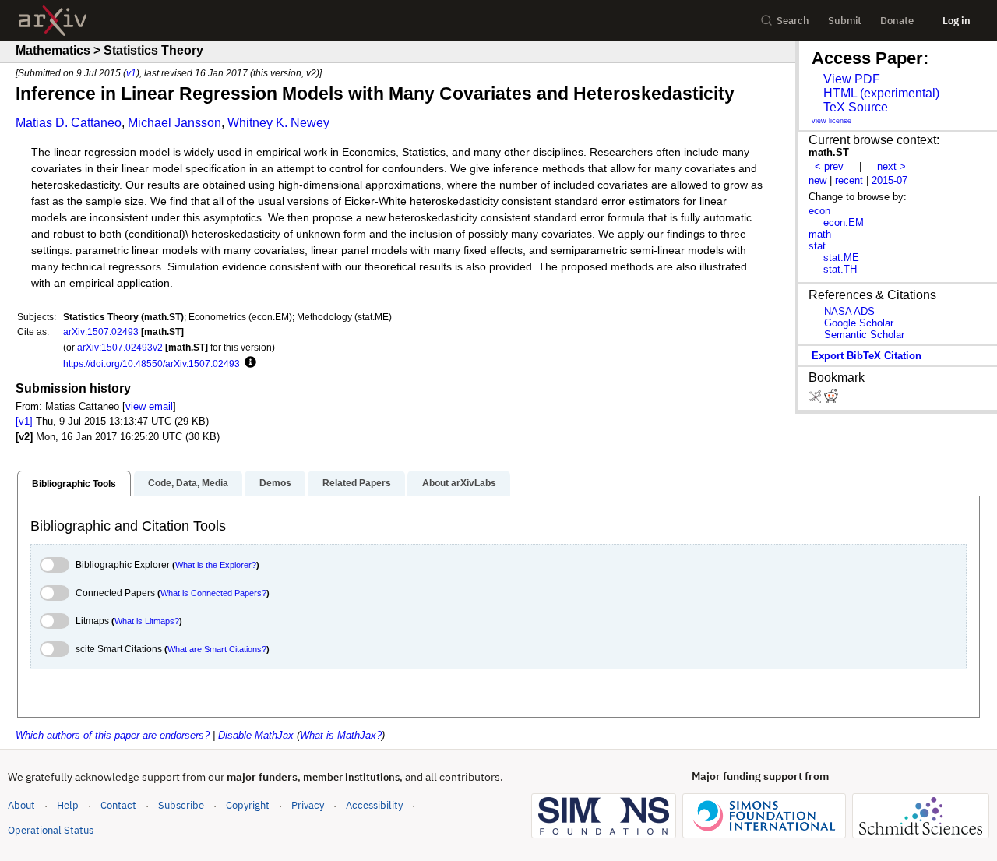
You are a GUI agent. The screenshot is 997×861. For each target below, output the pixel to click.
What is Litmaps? (146, 621)
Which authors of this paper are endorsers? (113, 735)
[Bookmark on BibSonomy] (816, 399)
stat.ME (841, 257)
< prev (829, 166)
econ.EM (843, 222)
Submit (844, 20)
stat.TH (840, 269)
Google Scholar (858, 323)
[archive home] (52, 20)
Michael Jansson (174, 122)
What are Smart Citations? (216, 649)
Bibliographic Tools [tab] (74, 483)
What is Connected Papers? (213, 593)
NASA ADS (849, 311)
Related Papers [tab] (356, 483)
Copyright (248, 805)
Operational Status (50, 830)
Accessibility (374, 805)
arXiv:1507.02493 (101, 331)
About (21, 805)
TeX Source (855, 107)
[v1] (24, 421)
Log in (956, 20)
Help (68, 805)
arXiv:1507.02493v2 (120, 347)
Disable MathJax (256, 735)
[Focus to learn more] (248, 363)
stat (817, 246)
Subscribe (181, 805)
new (817, 180)
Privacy (307, 805)
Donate (897, 20)
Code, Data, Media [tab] (188, 483)
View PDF (851, 79)
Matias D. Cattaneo (69, 122)
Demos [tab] (275, 483)
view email (149, 406)
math (820, 234)
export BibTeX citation (866, 356)
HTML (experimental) (881, 93)
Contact (118, 805)
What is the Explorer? (215, 565)
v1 (131, 73)
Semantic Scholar (864, 335)
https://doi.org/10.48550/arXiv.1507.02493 (151, 363)
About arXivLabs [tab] (459, 483)
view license (831, 121)
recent (849, 180)
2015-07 (889, 180)
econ (819, 211)
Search (793, 20)
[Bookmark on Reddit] (831, 399)
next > (891, 166)
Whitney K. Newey (278, 122)
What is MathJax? (341, 735)
